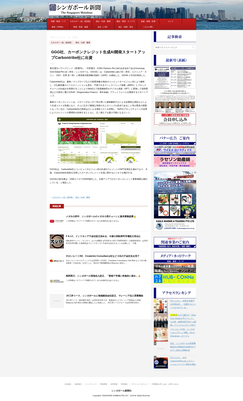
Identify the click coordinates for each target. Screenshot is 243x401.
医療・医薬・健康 (80, 27)
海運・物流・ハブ (58, 21)
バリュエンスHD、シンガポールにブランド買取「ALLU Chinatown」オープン (182, 332)
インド (170, 21)
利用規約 (124, 384)
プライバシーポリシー (139, 384)
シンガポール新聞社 (121, 390)
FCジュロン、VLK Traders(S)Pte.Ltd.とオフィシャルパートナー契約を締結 (183, 360)
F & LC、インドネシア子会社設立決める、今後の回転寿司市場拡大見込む (103, 236)
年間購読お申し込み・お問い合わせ (165, 384)
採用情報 (114, 384)
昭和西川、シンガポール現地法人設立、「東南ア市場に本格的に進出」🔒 (103, 276)
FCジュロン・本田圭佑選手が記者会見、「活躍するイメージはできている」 (183, 304)
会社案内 (68, 384)
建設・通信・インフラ (126, 21)
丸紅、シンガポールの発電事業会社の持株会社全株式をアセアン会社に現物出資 (183, 346)
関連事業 (103, 384)
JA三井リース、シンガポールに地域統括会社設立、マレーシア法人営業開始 (104, 295)
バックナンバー (91, 384)
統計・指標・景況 (125, 27)
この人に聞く (148, 27)
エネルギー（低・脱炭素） (81, 21)
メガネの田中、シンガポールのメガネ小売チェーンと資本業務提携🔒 (101, 216)
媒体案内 (78, 384)
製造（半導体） (58, 27)
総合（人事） (103, 27)
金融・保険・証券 (148, 21)
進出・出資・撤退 (103, 21)
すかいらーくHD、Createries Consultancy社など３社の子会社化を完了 (103, 256)
